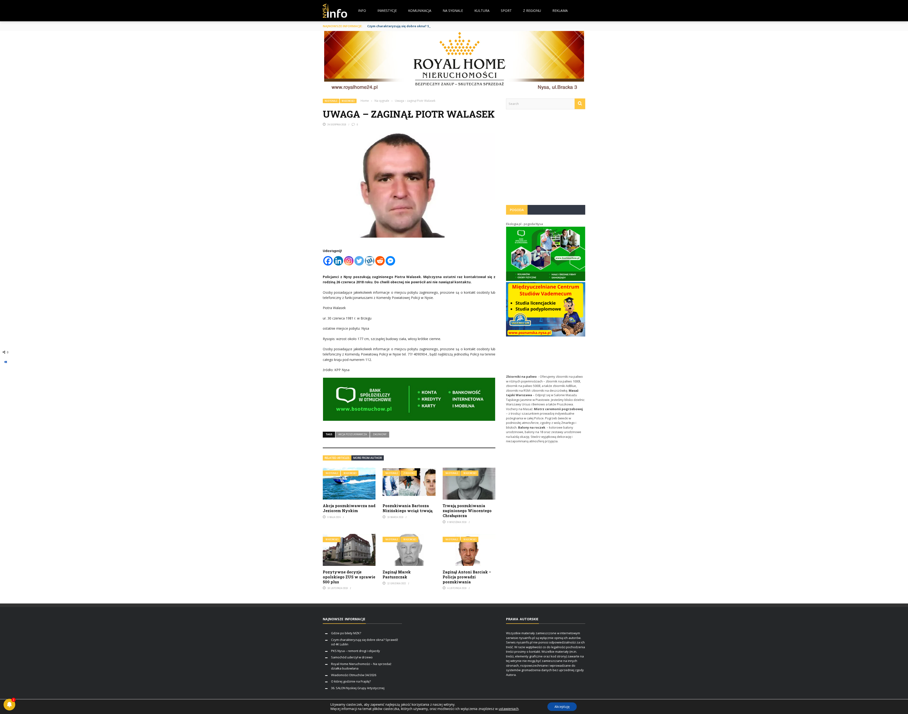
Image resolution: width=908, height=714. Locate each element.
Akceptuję (562, 706)
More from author (367, 458)
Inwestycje (387, 10)
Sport (506, 10)
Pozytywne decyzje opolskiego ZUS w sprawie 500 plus (349, 576)
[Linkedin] (338, 261)
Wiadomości (348, 100)
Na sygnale (453, 10)
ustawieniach (509, 709)
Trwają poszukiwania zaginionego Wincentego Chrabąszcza (467, 510)
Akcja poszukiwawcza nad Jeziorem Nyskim (349, 508)
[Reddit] (380, 261)
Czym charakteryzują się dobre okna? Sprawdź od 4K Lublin (414, 26)
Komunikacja (419, 10)
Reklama (560, 10)
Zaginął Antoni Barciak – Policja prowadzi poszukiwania (467, 576)
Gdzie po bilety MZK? (346, 633)
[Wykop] (369, 261)
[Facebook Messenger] (390, 261)
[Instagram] (349, 261)
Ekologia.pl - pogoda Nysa (524, 224)
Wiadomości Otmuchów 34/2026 (353, 675)
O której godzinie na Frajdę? (351, 681)
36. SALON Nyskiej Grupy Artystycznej (357, 688)
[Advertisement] (545, 159)
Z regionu (532, 10)
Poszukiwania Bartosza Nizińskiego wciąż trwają (407, 508)
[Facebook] (328, 261)
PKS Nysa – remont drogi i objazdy (355, 651)
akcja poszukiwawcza (352, 434)
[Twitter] (359, 261)
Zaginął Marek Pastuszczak (397, 574)
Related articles (337, 458)
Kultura (481, 10)
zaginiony (379, 434)
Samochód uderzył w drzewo (352, 657)
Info (362, 10)
